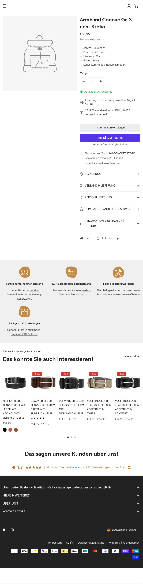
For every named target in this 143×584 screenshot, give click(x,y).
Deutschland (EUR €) (124, 529)
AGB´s (70, 542)
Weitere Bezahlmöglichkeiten (110, 144)
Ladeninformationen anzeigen (103, 163)
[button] (136, 6)
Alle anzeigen (132, 356)
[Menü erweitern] (4, 6)
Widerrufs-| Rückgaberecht (124, 542)
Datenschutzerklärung (91, 542)
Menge (84, 73)
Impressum (55, 542)
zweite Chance (131, 294)
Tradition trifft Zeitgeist (24, 334)
